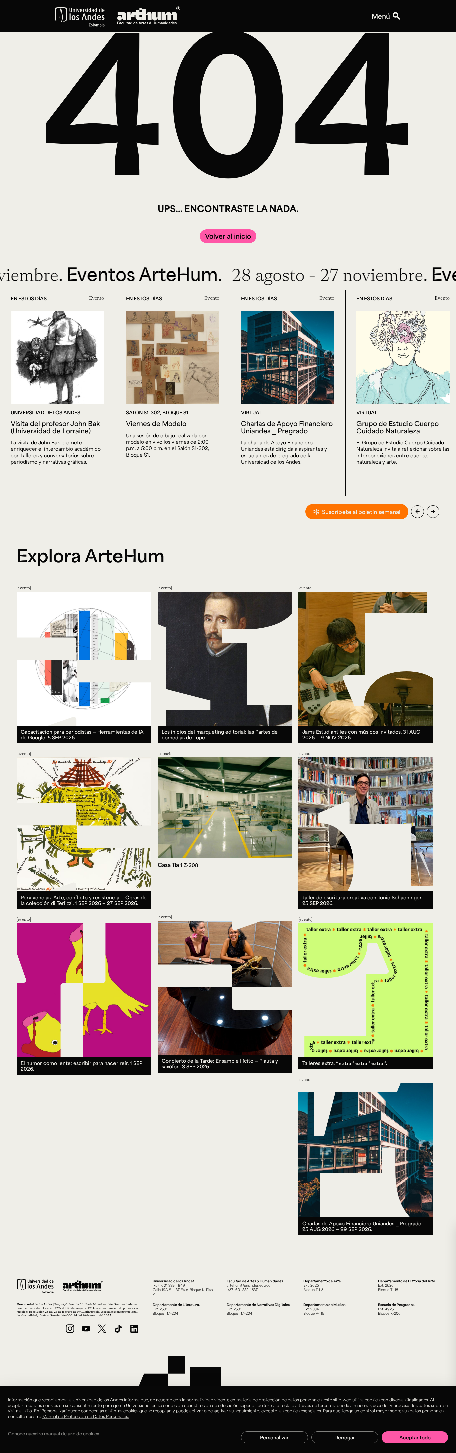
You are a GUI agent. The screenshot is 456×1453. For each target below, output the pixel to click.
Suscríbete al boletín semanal (361, 511)
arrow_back (417, 511)
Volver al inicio (228, 236)
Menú (381, 16)
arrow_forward (433, 511)
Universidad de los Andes (34, 1304)
